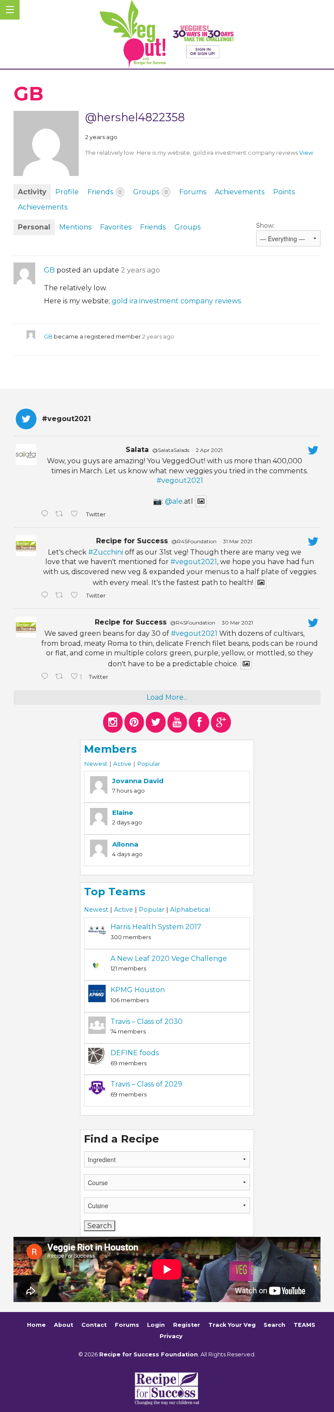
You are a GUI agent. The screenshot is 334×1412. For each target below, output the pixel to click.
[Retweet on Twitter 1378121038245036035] (61, 514)
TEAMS (304, 1325)
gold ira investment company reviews (176, 301)
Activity (32, 192)
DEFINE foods (134, 1053)
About (63, 1325)
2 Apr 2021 (209, 450)
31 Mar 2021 (237, 541)
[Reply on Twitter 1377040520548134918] (46, 677)
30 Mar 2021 (237, 622)
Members (110, 749)
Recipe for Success (132, 541)
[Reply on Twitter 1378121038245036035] (46, 514)
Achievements (239, 192)
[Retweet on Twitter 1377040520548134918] (61, 677)
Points (284, 192)
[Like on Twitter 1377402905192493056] (76, 596)
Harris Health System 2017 (155, 927)
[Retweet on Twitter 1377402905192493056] (61, 596)
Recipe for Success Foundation (148, 1354)
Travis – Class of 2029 (146, 1084)
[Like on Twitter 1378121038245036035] (76, 514)
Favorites (115, 227)
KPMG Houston (137, 990)
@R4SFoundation (194, 541)
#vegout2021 (180, 480)
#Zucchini (105, 552)
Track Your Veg (232, 1325)
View (306, 153)
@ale (174, 501)
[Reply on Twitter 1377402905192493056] (46, 596)
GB (49, 270)
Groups (150, 192)
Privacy (171, 1336)
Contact (94, 1325)
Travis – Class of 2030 (146, 1021)
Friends (104, 192)
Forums (192, 192)
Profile (67, 192)
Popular (148, 763)
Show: (265, 225)
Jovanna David (138, 781)
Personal (34, 227)
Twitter (95, 514)
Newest (95, 763)
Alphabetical (190, 910)
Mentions (75, 227)
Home (36, 1325)
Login (156, 1325)
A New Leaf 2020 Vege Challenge (168, 958)
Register (186, 1325)
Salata (137, 449)
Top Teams (114, 891)
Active (122, 763)
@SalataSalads (170, 450)
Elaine (122, 812)
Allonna (125, 844)
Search (274, 1325)
